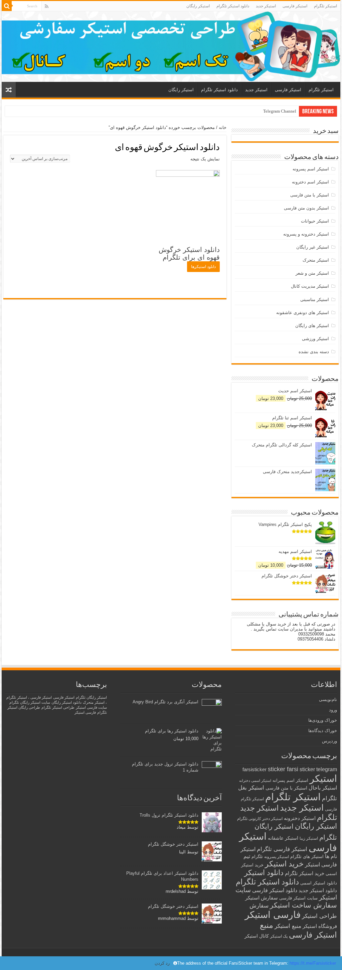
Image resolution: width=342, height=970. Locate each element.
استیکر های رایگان (312, 325)
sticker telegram (318, 769)
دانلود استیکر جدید (318, 890)
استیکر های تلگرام (307, 856)
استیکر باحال (323, 788)
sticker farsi (283, 769)
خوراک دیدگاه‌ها (322, 730)
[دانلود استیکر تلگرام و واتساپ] (171, 46)
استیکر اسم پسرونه (311, 168)
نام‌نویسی (328, 699)
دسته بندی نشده (314, 351)
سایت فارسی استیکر (91, 707)
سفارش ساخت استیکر (303, 905)
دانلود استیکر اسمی (318, 882)
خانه (222, 127)
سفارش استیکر (261, 897)
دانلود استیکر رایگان (66, 702)
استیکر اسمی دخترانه (255, 781)
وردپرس (329, 740)
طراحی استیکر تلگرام (57, 707)
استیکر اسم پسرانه (290, 780)
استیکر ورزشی (315, 338)
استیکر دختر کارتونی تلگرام (260, 818)
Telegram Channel (279, 111)
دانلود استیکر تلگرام (232, 6)
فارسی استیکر (273, 915)
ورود (333, 709)
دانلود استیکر (264, 872)
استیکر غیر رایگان (312, 247)
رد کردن (162, 963)
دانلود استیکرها (203, 266)
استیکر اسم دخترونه (310, 181)
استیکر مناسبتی (314, 299)
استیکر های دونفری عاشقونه (302, 312)
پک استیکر (279, 936)
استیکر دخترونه (300, 818)
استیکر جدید (266, 6)
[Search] (7, 6)
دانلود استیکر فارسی (274, 890)
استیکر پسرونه (276, 856)
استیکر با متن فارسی (309, 194)
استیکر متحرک (316, 260)
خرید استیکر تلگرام (304, 873)
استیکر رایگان (198, 6)
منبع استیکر (288, 926)
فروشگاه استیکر (320, 926)
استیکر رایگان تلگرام (91, 697)
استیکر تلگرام (325, 6)
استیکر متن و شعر (312, 273)
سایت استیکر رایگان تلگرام (29, 702)
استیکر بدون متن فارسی (306, 208)
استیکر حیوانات (315, 221)
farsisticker (254, 769)
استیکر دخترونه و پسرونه (306, 234)
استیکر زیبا (309, 838)
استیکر (323, 778)
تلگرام (257, 856)
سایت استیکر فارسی (298, 897)
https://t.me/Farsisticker (313, 963)
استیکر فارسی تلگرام (282, 849)
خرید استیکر (284, 863)
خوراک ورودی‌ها (322, 720)
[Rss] (46, 6)
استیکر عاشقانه (283, 838)
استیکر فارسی (295, 6)
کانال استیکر (256, 936)
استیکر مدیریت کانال (310, 286)
